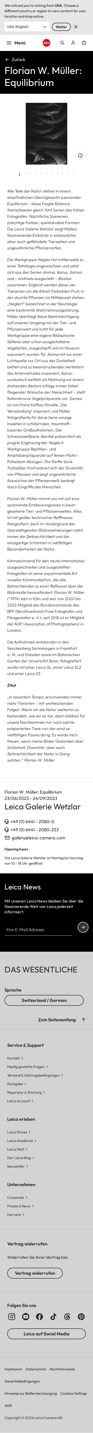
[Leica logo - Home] (47, 43)
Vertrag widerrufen (35, 1273)
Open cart (83, 43)
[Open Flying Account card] (73, 43)
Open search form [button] (62, 43)
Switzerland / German (44, 1000)
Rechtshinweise (62, 1369)
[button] (83, 1020)
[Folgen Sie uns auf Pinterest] (81, 1316)
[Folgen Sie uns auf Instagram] (11, 1316)
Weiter (61, 27)
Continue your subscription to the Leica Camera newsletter (83, 927)
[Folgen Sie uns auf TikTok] (53, 1316)
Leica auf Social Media (47, 1334)
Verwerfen (76, 27)
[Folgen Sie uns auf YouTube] (25, 1316)
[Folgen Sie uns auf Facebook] (39, 1316)
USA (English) (18, 26)
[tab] (19, 174)
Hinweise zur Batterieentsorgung (31, 1393)
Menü (20, 43)
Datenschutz (36, 1369)
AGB (8, 1405)
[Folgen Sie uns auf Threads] (67, 1316)
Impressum (13, 1369)
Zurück (18, 59)
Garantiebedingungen (22, 1381)
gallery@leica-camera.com (38, 838)
